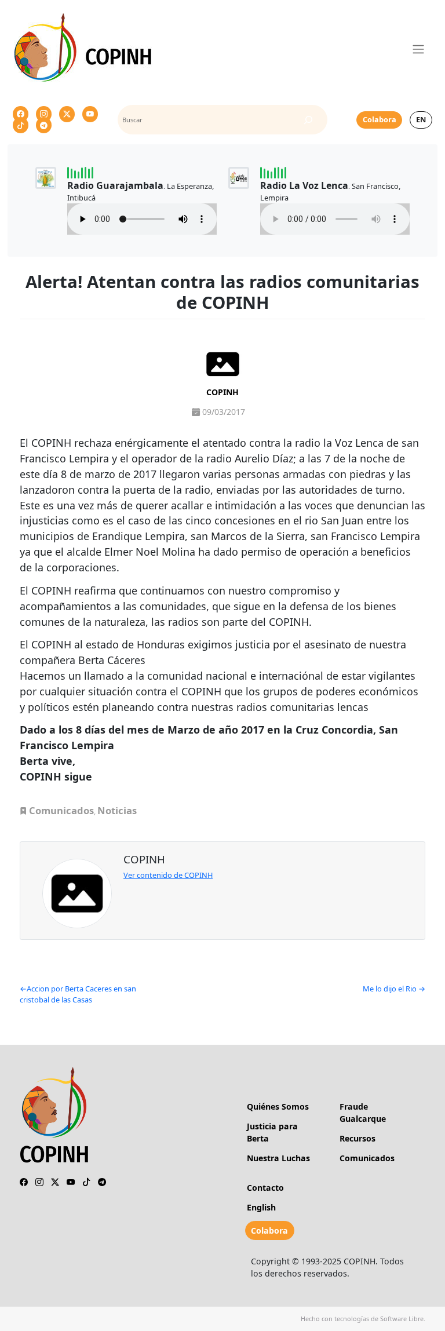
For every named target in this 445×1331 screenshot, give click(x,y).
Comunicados (61, 810)
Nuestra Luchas (278, 1158)
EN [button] (421, 119)
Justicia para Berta (272, 1132)
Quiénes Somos (278, 1106)
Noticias (117, 810)
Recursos (357, 1138)
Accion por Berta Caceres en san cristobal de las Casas (78, 994)
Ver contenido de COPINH (168, 875)
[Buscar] (308, 119)
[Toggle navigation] (418, 49)
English (261, 1207)
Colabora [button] (379, 119)
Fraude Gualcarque (363, 1112)
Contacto (265, 1187)
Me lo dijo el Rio (390, 988)
